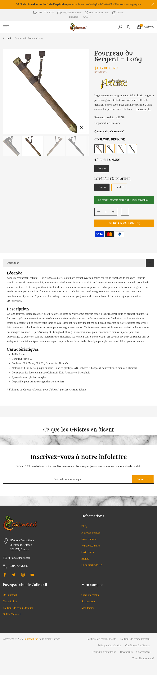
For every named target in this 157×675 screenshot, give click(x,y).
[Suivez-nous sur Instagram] (23, 575)
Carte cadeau (88, 552)
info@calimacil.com (71, 12)
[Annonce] (78, 4)
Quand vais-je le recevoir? (109, 131)
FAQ (84, 526)
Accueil (7, 38)
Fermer (4, 4)
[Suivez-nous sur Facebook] (4, 575)
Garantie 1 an (10, 601)
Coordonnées (143, 652)
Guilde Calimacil (12, 614)
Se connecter (88, 601)
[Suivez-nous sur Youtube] (32, 575)
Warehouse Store (90, 545)
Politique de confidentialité (101, 639)
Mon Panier (87, 608)
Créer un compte (90, 595)
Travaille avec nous (99, 12)
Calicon (119, 12)
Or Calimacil (10, 595)
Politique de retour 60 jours (18, 608)
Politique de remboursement (135, 639)
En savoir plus (143, 109)
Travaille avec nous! (143, 658)
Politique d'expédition (109, 645)
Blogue (85, 558)
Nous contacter (89, 539)
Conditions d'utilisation (137, 645)
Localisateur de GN (91, 565)
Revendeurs (126, 652)
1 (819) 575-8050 (45, 12)
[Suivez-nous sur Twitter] (14, 575)
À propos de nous (90, 532)
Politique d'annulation (104, 652)
